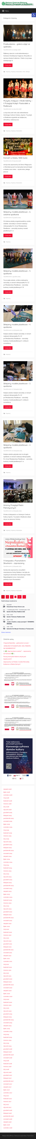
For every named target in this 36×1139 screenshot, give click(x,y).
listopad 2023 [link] (7, 882)
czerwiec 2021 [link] (7, 961)
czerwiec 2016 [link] (7, 1128)
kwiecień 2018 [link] (7, 1063)
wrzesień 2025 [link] (7, 821)
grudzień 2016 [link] (7, 1110)
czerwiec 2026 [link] (7, 795)
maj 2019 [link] (6, 1034)
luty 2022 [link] (6, 938)
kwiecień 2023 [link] (7, 900)
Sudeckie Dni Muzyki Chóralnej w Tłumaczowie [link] (20, 629)
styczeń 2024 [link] (7, 877)
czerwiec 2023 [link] (7, 897)
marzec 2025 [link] (7, 836)
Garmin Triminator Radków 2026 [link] (16, 617)
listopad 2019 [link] (7, 1017)
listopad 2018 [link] (7, 1052)
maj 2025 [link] (6, 830)
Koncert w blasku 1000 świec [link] (15, 158)
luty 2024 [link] (6, 874)
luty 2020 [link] (6, 1008)
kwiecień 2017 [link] (7, 1098)
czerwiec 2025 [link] (7, 827)
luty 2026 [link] (6, 807)
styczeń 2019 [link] (7, 1046)
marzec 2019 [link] (7, 1040)
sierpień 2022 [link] (7, 923)
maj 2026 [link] (6, 798)
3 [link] (11, 597)
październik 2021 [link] (8, 950)
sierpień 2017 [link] (7, 1087)
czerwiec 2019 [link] (7, 1031)
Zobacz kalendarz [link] (6, 632)
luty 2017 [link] (6, 1104)
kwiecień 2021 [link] (7, 967)
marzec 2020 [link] (7, 1005)
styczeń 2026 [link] (7, 809)
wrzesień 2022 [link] (7, 920)
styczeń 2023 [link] (7, 909)
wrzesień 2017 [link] (7, 1084)
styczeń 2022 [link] (7, 941)
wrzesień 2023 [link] (7, 888)
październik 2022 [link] (8, 917)
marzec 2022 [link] (7, 935)
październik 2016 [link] (8, 1116)
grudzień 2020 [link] (7, 979)
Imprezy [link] (8, 71)
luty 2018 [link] (6, 1069)
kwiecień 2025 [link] (7, 833)
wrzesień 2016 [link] (7, 1119)
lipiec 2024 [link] (6, 859)
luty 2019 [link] (6, 1043)
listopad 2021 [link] (7, 947)
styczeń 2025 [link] (7, 842)
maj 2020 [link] (6, 999)
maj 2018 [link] (6, 1060)
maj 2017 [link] (6, 1096)
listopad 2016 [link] (7, 1113)
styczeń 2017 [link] (7, 1107)
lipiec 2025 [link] (6, 824)
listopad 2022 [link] (7, 914)
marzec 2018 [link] (7, 1066)
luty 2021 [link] (6, 973)
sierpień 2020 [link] (7, 990)
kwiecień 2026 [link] (7, 801)
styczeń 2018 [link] (7, 1072)
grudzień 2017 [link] (7, 1075)
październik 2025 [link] (8, 818)
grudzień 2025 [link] (7, 812)
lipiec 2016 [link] (6, 1125)
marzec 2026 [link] (7, 804)
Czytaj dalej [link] (8, 65)
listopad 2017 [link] (7, 1078)
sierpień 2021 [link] (7, 955)
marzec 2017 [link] (7, 1101)
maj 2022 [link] (6, 929)
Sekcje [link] (28, 71)
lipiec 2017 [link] (6, 1090)
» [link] (25, 597)
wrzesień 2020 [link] (7, 988)
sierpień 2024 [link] (7, 856)
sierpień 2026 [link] (7, 789)
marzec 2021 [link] (7, 970)
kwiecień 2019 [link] (7, 1037)
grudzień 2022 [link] (7, 912)
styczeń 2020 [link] (7, 1011)
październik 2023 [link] (8, 885)
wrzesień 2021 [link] (7, 952)
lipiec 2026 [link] (6, 792)
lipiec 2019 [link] (6, 1028)
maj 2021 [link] (6, 964)
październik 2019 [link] (8, 1020)
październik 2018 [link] (8, 1055)
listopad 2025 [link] (7, 815)
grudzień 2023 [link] (7, 879)
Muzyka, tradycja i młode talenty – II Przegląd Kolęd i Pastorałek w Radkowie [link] (17, 103)
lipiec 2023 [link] (6, 894)
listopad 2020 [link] (7, 982)
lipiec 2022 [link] (6, 926)
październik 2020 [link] (8, 985)
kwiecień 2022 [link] (7, 932)
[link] (34, 15)
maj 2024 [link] (6, 865)
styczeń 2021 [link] (7, 976)
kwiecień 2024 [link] (7, 868)
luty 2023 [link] (6, 906)
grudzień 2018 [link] (7, 1049)
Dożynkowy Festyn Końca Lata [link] (15, 606)
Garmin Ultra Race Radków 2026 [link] (16, 611)
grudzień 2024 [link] (7, 844)
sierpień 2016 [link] (7, 1122)
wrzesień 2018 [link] (7, 1058)
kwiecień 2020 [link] (7, 1002)
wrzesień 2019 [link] (7, 1023)
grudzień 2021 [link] (7, 944)
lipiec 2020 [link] (6, 993)
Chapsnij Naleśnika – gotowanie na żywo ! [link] (16, 643)
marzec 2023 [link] (7, 903)
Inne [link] (24, 71)
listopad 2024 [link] (7, 847)
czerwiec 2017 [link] (7, 1093)
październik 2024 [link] (8, 850)
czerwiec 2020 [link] (7, 996)
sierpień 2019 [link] (7, 1025)
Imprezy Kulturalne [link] (16, 71)
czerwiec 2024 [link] (7, 862)
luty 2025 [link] (6, 839)
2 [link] (7, 597)
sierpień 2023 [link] (7, 891)
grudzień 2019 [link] (7, 1014)
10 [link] (19, 597)
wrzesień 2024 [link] (7, 853)
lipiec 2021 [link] (6, 958)
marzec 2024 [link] (7, 871)
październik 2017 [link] (8, 1081)
